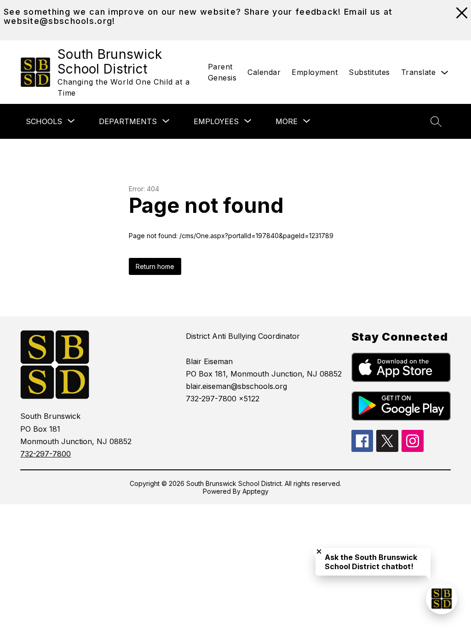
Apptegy (255, 491)
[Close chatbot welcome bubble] (319, 551)
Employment (315, 72)
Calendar (264, 72)
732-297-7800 (45, 453)
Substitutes (369, 72)
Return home (155, 266)
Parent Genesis (222, 72)
